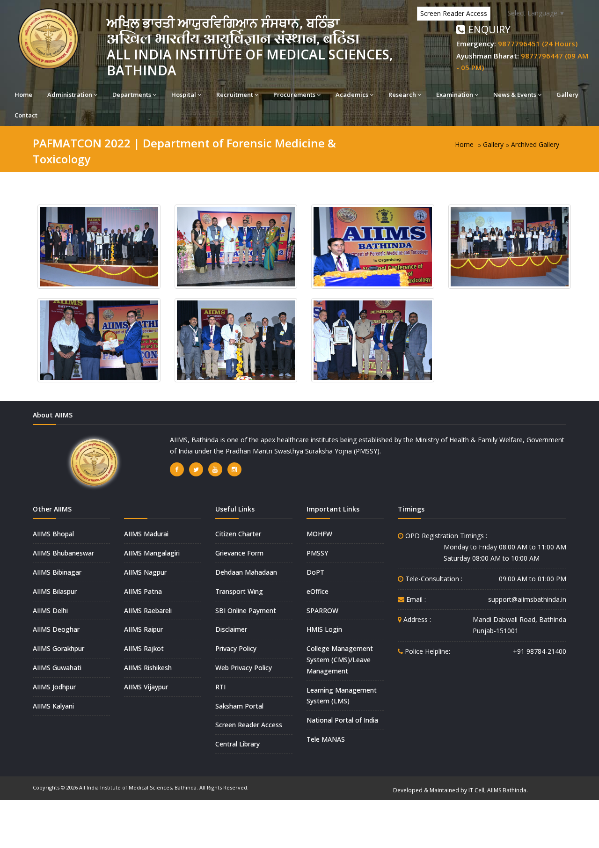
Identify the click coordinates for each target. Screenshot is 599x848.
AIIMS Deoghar (56, 629)
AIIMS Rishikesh (148, 667)
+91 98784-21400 (539, 651)
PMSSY (317, 552)
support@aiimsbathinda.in (527, 599)
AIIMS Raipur (143, 629)
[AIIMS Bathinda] (99, 245)
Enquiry (488, 29)
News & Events (514, 94)
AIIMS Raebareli (148, 610)
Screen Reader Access (453, 13)
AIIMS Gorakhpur (58, 648)
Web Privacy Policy (243, 667)
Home (23, 94)
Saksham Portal (239, 706)
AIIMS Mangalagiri (152, 552)
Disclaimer (231, 629)
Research (402, 94)
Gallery (567, 94)
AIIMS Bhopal (53, 533)
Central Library (237, 743)
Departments (131, 94)
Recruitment (234, 94)
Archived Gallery (535, 144)
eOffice (318, 591)
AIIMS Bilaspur (55, 591)
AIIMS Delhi (50, 610)
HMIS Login (324, 629)
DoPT (315, 572)
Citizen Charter (238, 533)
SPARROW (322, 610)
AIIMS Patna (143, 591)
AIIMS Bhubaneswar (63, 552)
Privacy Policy (235, 648)
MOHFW (319, 533)
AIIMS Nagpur (145, 572)
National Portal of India (342, 720)
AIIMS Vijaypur (146, 686)
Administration (69, 94)
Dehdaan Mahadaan (246, 572)
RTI (220, 686)
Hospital (183, 94)
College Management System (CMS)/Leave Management (340, 659)
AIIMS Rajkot (144, 648)
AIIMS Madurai (146, 533)
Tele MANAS (326, 739)
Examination (454, 94)
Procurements (294, 94)
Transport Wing (239, 591)
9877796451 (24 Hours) (537, 43)
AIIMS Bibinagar (57, 572)
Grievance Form (239, 552)
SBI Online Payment (245, 610)
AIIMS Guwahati (57, 667)
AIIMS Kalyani (53, 706)
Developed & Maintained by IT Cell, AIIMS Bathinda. (460, 790)
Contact (26, 115)
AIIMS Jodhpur (54, 686)
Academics (352, 94)
